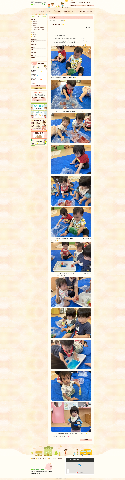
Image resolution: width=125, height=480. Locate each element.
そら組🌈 (33, 83)
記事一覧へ (38, 85)
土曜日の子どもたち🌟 (36, 71)
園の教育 (35, 21)
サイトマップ (52, 458)
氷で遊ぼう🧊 (34, 75)
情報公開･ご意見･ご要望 (38, 29)
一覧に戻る (85, 439)
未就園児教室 (66, 11)
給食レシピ (75, 11)
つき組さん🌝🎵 (35, 67)
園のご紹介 (41, 11)
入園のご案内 (57, 11)
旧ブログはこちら (38, 88)
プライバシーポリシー (42, 458)
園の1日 (34, 34)
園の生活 (49, 11)
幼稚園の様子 (55, 20)
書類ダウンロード (35, 55)
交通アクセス (34, 52)
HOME (34, 11)
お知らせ (33, 49)
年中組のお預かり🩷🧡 (36, 79)
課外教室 (82, 11)
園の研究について (37, 25)
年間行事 (35, 36)
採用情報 (90, 11)
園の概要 (35, 23)
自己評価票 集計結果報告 (38, 27)
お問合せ (60, 458)
